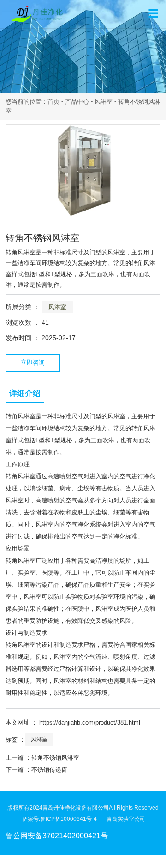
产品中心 (77, 101)
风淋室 (104, 101)
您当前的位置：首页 (33, 101)
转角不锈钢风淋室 (55, 757)
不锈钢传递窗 (49, 769)
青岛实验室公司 (126, 819)
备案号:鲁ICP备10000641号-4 (64, 819)
